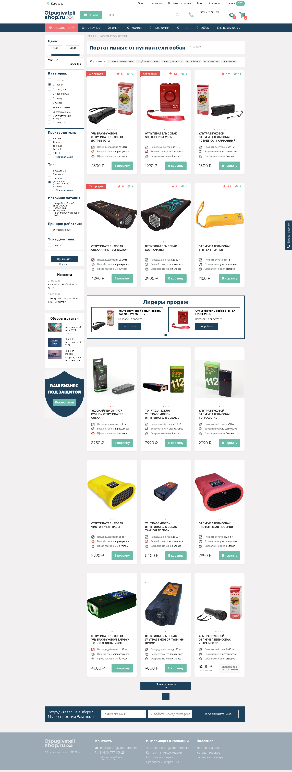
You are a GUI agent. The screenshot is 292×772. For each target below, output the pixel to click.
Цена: (53, 41)
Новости (64, 275)
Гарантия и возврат (211, 757)
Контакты (214, 3)
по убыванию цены (148, 61)
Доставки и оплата (179, 3)
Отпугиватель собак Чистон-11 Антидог (107, 525)
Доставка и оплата (210, 747)
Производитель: (62, 132)
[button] (107, 129)
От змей (113, 28)
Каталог (93, 14)
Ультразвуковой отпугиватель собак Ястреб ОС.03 (215, 639)
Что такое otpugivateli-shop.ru (167, 747)
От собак (203, 28)
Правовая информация (162, 762)
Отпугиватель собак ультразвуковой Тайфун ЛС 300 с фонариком (110, 639)
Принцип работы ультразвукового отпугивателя (73, 356)
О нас (141, 3)
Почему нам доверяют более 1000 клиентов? (64, 300)
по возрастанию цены (121, 61)
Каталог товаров (208, 752)
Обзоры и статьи (64, 318)
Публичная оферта (159, 757)
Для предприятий (61, 28)
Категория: (57, 73)
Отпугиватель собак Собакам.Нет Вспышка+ (109, 248)
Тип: (52, 165)
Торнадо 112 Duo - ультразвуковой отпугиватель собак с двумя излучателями (162, 414)
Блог (200, 3)
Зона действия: (61, 239)
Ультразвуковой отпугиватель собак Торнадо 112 (215, 414)
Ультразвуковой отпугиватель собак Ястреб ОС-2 (107, 137)
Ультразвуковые (228, 28)
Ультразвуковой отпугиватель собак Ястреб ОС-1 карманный (217, 137)
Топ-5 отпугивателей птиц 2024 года (73, 329)
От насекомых (159, 28)
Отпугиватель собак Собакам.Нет (161, 248)
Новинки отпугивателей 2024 (73, 342)
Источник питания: (64, 198)
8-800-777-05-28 (208, 12)
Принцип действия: (65, 224)
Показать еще (166, 684)
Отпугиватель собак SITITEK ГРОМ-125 (215, 248)
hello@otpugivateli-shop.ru (118, 747)
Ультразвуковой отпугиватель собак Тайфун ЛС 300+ (161, 527)
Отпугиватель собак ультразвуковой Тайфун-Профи (165, 639)
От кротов (134, 28)
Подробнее (130, 326)
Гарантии (156, 3)
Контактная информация (164, 752)
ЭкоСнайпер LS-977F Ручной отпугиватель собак (108, 414)
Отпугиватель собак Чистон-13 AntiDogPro (216, 525)
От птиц (183, 28)
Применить (64, 259)
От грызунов (91, 28)
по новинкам (211, 61)
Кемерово (57, 3)
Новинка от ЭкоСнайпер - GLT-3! (62, 286)
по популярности (172, 61)
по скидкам (229, 61)
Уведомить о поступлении (230, 668)
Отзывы (234, 3)
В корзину (122, 166)
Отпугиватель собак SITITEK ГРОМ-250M (161, 135)
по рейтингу (193, 61)
